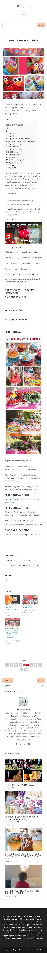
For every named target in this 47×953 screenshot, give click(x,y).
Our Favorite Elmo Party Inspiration (21, 141)
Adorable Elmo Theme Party (29, 606)
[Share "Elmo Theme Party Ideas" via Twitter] (11, 665)
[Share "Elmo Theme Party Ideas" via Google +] (16, 665)
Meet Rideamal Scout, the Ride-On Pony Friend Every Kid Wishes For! (23, 856)
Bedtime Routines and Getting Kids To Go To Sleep (22, 892)
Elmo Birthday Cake (15, 144)
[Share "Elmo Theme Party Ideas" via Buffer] (35, 665)
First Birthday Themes (16, 157)
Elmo (9, 131)
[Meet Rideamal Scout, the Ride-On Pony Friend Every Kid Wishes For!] (23, 839)
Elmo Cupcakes (13, 147)
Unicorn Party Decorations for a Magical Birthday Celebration (21, 819)
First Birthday (13, 152)
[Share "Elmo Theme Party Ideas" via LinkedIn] (31, 665)
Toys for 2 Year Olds (16, 163)
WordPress (40, 950)
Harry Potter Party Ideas (19, 784)
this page (10, 502)
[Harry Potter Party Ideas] (23, 770)
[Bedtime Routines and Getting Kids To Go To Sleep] (23, 876)
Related (14, 167)
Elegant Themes (19, 950)
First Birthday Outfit (16, 155)
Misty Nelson (23, 709)
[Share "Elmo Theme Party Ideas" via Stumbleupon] (40, 665)
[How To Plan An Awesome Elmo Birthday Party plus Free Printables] (12, 622)
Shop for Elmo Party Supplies (19, 139)
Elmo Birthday (13, 136)
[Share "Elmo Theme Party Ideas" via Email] (21, 669)
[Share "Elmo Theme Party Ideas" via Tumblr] (20, 665)
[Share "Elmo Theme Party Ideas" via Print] (26, 669)
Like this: (14, 165)
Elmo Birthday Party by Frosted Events (11, 607)
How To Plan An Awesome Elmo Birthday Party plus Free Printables (12, 633)
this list (15, 525)
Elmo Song (12, 133)
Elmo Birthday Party (15, 149)
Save (26, 665)
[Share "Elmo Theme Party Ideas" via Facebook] (7, 665)
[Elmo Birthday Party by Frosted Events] (12, 599)
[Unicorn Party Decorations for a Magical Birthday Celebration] (23, 802)
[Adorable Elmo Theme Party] (30, 599)
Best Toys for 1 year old (17, 160)
